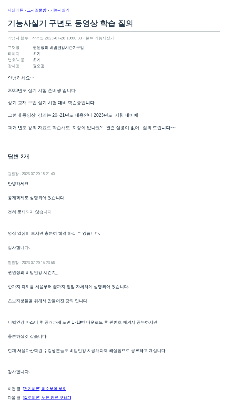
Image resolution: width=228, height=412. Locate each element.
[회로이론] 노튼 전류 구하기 (47, 397)
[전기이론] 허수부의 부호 (44, 388)
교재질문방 (36, 10)
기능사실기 (60, 10)
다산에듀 (15, 10)
